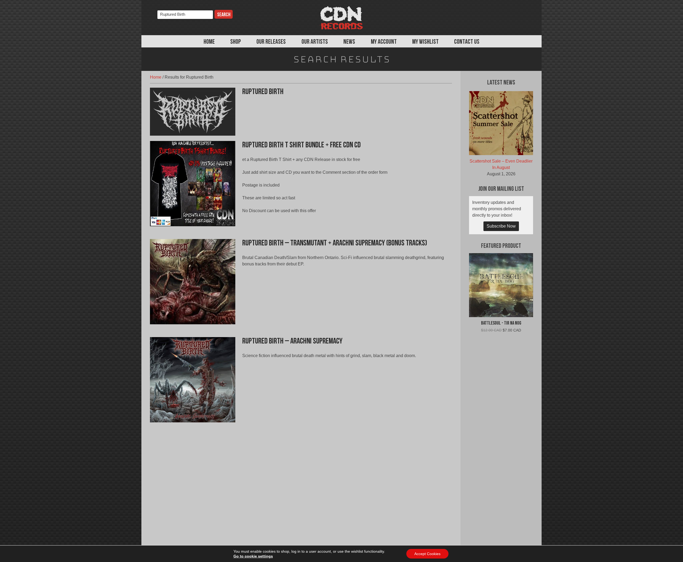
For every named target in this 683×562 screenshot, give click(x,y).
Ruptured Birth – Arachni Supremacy (292, 341)
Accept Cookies (427, 554)
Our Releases (271, 42)
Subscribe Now (501, 226)
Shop (235, 42)
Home (209, 42)
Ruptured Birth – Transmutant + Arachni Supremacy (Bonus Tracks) (334, 243)
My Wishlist (425, 42)
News (349, 42)
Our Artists (314, 42)
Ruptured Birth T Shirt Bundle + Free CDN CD (301, 145)
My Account (384, 42)
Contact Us (466, 42)
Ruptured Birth (263, 92)
